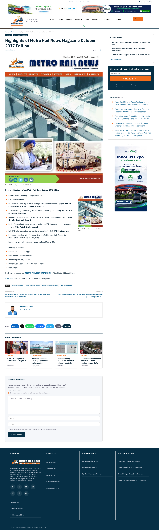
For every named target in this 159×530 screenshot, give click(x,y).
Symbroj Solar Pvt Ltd (89, 467)
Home (7, 32)
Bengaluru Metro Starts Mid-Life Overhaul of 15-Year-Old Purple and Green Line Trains (133, 117)
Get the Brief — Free (130, 79)
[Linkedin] (26, 486)
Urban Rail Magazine (66, 285)
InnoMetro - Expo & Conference (129, 461)
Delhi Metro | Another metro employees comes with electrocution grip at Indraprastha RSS (80, 295)
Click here (9, 278)
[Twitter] (143, 2)
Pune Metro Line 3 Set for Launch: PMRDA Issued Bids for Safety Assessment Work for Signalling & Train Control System (133, 133)
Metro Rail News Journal (33, 285)
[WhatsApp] (19, 493)
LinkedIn (15, 326)
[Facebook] (150, 2)
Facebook (40, 326)
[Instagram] (19, 486)
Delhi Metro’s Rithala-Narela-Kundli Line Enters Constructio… (128, 50)
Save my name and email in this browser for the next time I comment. (33, 429)
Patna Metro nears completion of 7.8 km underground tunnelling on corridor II (131, 124)
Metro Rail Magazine (17, 285)
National (24, 35)
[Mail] (33, 486)
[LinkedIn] (139, 2)
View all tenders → (116, 59)
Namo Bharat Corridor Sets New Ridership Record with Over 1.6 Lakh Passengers (132, 110)
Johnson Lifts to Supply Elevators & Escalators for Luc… (131, 55)
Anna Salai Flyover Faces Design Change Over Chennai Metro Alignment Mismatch (132, 103)
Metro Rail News (10, 50)
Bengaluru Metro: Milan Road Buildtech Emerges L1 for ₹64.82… (131, 43)
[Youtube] (146, 2)
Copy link (67, 326)
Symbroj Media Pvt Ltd (90, 461)
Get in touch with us (17, 515)
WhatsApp (30, 326)
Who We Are (14, 502)
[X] (12, 493)
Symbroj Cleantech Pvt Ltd (91, 474)
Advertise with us (16, 508)
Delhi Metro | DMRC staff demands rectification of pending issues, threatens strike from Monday (27, 295)
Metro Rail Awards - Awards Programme (132, 480)
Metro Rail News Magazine (50, 285)
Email (58, 326)
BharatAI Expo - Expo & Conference (130, 474)
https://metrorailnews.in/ (27, 310)
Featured (13, 32)
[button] (84, 26)
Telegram (50, 326)
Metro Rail (17, 35)
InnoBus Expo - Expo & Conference (130, 467)
